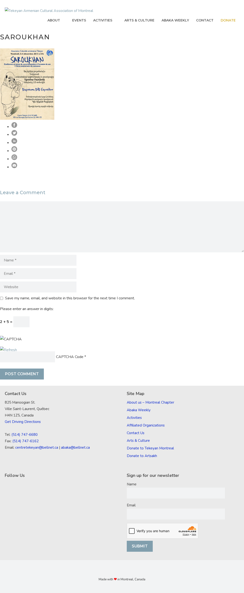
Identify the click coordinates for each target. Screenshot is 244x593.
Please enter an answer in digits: (27, 309)
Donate (228, 20)
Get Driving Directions (23, 421)
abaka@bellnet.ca (75, 447)
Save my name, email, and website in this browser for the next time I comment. (70, 298)
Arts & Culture (139, 20)
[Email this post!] (14, 167)
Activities (102, 20)
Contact (205, 20)
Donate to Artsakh (142, 455)
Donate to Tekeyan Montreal (150, 448)
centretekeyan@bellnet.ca (36, 447)
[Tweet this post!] (14, 134)
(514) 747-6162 (25, 441)
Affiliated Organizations (146, 425)
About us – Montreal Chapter (150, 402)
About (53, 20)
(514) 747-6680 (24, 434)
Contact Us (135, 433)
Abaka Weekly (175, 20)
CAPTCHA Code (69, 356)
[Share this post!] (14, 126)
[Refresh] (8, 350)
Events (79, 20)
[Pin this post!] (14, 150)
